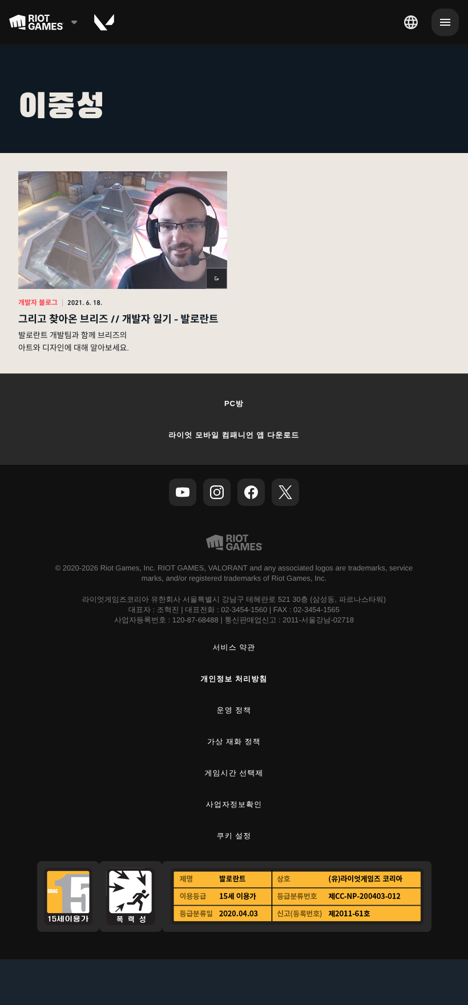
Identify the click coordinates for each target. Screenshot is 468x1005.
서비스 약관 (234, 647)
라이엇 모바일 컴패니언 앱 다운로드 (233, 435)
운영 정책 (234, 710)
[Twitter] (285, 492)
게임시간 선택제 (234, 773)
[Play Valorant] (104, 22)
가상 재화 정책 (234, 741)
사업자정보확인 (234, 804)
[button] (122, 263)
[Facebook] (251, 492)
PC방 (234, 403)
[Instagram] (217, 492)
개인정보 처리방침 (234, 678)
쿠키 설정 (234, 835)
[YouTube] (182, 492)
